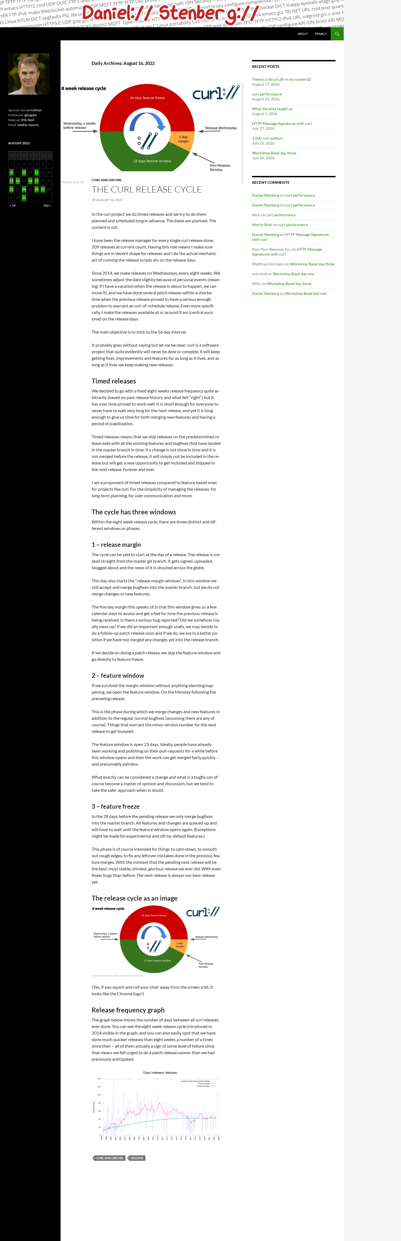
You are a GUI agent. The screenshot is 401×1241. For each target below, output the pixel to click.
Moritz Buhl (262, 224)
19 (36, 181)
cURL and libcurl (107, 180)
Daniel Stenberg (265, 195)
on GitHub (33, 110)
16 (18, 181)
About (303, 33)
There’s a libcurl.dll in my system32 (281, 79)
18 (30, 181)
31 (24, 198)
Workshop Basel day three (274, 153)
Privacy (321, 33)
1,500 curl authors (267, 138)
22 (11, 189)
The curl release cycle (147, 189)
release (137, 1158)
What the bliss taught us (272, 108)
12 (36, 172)
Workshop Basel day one (293, 273)
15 (11, 181)
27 (43, 189)
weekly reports (27, 125)
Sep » (47, 205)
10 (24, 172)
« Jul (13, 205)
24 (24, 189)
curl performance (267, 94)
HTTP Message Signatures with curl (282, 123)
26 (36, 189)
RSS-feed (27, 120)
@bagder (30, 115)
